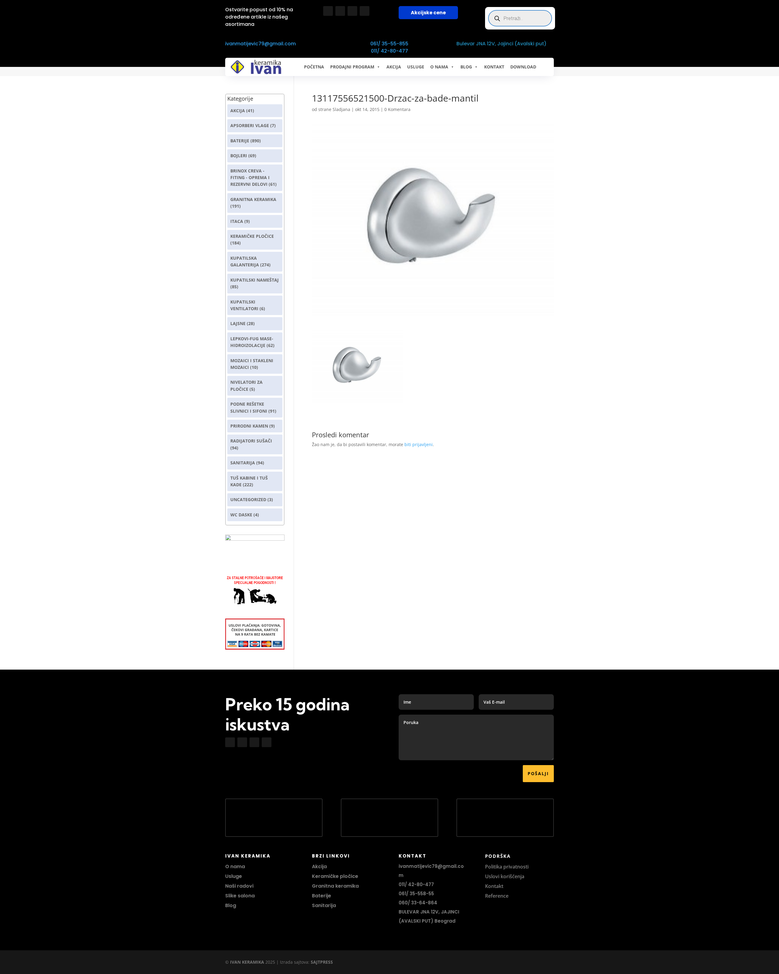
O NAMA (439, 67)
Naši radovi (239, 885)
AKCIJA (393, 67)
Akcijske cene (428, 12)
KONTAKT (494, 67)
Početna (314, 67)
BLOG (466, 67)
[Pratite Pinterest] (364, 11)
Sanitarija (242, 463)
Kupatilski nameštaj (254, 280)
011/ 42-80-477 (389, 50)
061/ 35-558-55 (416, 893)
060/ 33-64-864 (418, 902)
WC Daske (241, 515)
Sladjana (341, 109)
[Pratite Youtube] (352, 11)
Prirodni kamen (249, 426)
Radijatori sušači (251, 441)
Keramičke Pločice (252, 236)
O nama (235, 866)
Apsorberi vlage (249, 125)
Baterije (239, 141)
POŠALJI (538, 773)
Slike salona (240, 895)
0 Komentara (397, 109)
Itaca (236, 221)
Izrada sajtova (294, 962)
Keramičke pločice (335, 876)
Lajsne (238, 323)
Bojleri (238, 155)
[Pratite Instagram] (340, 11)
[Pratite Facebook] (328, 11)
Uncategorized (248, 499)
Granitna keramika (253, 199)
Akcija (237, 110)
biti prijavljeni (418, 444)
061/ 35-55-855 (389, 43)
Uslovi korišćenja (504, 876)
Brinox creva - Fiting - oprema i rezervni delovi (250, 177)
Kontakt (494, 886)
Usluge (415, 67)
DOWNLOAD (523, 67)
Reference (496, 896)
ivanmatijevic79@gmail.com (260, 43)
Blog (230, 905)
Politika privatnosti (507, 866)
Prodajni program (352, 67)
